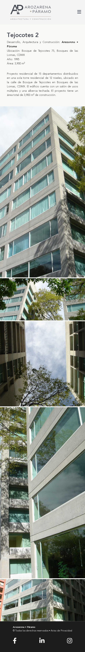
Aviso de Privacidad (61, 631)
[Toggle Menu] (79, 12)
